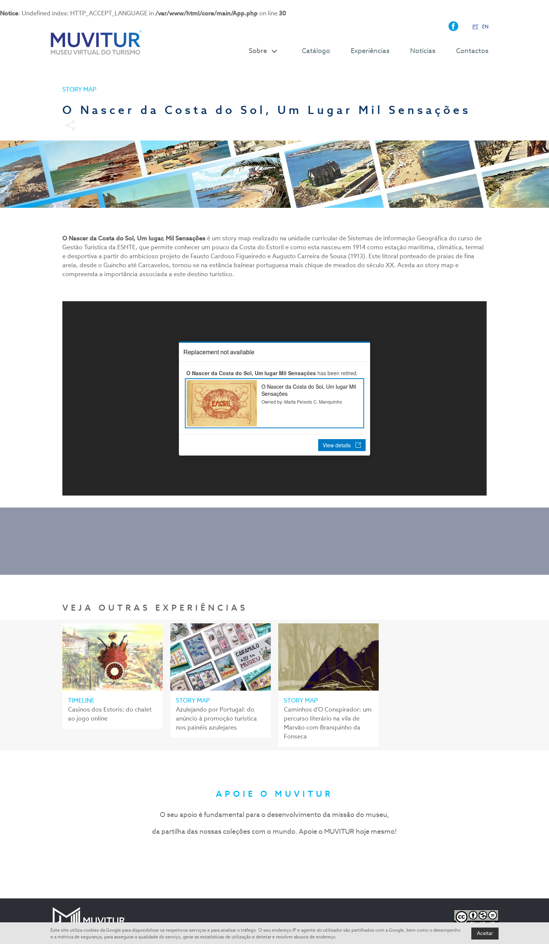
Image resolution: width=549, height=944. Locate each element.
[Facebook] (455, 26)
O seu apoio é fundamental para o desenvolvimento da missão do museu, (274, 814)
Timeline (81, 700)
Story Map (79, 89)
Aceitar (485, 933)
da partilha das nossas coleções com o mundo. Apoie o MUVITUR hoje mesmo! (274, 831)
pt (475, 27)
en (485, 27)
